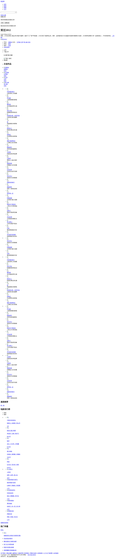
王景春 (19, 42)
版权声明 (20, 553)
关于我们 (3, 553)
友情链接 (39, 553)
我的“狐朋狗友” (11, 141)
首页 (5, 4)
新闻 (5, 6)
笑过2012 (9, 176)
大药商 (9, 152)
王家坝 (9, 158)
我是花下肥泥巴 (11, 204)
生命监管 (9, 169)
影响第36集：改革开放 (13, 115)
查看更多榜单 (4, 522)
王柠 (22, 42)
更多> (2, 530)
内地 (9, 45)
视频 (5, 7)
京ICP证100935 (32, 554)
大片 (5, 9)
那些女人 (9, 128)
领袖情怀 (9, 187)
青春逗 (9, 134)
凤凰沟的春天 (11, 182)
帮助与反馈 (33, 553)
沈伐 (29, 42)
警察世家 (9, 163)
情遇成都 (9, 198)
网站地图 (9, 553)
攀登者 (9, 104)
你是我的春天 (11, 91)
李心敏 (25, 42)
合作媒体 (55, 553)
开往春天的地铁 (11, 234)
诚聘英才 (15, 553)
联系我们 (26, 553)
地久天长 (9, 110)
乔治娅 (9, 98)
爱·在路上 (9, 222)
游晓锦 (10, 42)
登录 (2, 22)
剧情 (9, 44)
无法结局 (9, 217)
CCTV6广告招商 (47, 553)
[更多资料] (7, 47)
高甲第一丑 (10, 193)
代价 (8, 228)
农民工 (9, 210)
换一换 (2, 405)
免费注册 (7, 22)
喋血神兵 (9, 147)
